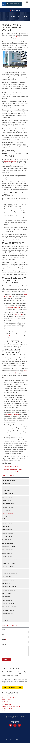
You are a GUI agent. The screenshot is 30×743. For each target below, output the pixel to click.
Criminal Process (7, 487)
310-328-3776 (5, 710)
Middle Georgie (20, 37)
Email (4, 639)
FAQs (3, 617)
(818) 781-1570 (16, 10)
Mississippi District (8, 550)
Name (3, 629)
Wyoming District (7, 613)
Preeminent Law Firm (8, 480)
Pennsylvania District (9, 586)
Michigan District (7, 543)
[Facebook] (11, 725)
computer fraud (19, 314)
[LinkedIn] (19, 725)
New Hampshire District (9, 560)
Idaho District (6, 526)
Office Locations (10, 693)
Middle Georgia (6, 516)
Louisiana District (8, 536)
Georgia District (7, 514)
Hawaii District (7, 523)
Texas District (6, 596)
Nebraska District (7, 556)
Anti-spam (21, 739)
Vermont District (7, 600)
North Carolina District (9, 573)
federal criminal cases (10, 161)
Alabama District (7, 493)
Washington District (8, 603)
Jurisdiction (6, 490)
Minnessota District (8, 546)
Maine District (6, 539)
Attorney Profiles (7, 483)
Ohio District (6, 576)
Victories (5, 620)
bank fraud (17, 307)
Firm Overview (8, 476)
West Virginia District (9, 607)
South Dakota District (9, 590)
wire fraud (10, 307)
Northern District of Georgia (12, 466)
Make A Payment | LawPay (12, 687)
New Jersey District (8, 566)
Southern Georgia (6, 39)
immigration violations (10, 336)
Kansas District (7, 529)
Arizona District (7, 500)
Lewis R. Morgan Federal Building (13, 472)
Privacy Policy (16, 739)
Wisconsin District (8, 610)
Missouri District (7, 553)
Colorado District (8, 507)
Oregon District (7, 583)
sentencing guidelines (12, 414)
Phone (4, 634)
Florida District (7, 510)
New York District (7, 570)
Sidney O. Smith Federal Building (13, 469)
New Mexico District (8, 563)
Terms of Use (9, 739)
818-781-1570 (5, 701)
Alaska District (7, 497)
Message (4, 644)
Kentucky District (8, 533)
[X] (15, 725)
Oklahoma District (8, 580)
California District (8, 503)
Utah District (6, 593)
